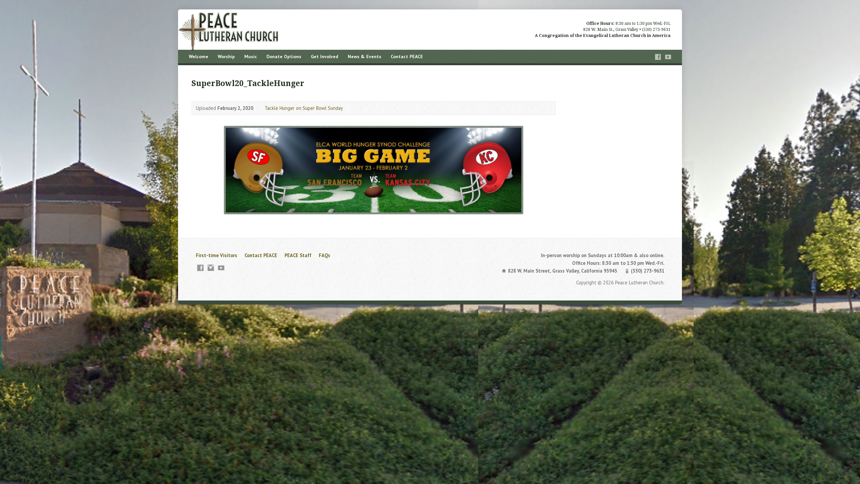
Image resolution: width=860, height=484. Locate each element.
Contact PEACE (407, 56)
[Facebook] (658, 57)
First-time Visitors (216, 255)
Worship (226, 56)
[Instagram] (211, 268)
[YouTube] (668, 57)
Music (250, 56)
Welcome (198, 56)
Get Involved (324, 56)
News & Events (364, 56)
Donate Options (283, 56)
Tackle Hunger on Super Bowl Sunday (304, 108)
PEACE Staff (298, 255)
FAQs (324, 255)
